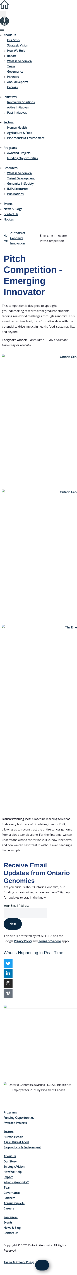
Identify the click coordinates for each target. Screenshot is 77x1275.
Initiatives (10, 97)
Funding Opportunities (22, 158)
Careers (12, 87)
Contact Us (11, 214)
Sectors (9, 122)
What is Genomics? (19, 61)
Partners (13, 77)
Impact (11, 56)
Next (12, 924)
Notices (9, 219)
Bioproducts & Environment (25, 138)
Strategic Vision (17, 45)
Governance (15, 71)
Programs (10, 148)
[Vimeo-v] (8, 993)
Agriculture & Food (19, 133)
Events (8, 204)
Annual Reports (17, 82)
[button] (3, 14)
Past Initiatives (17, 113)
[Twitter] (8, 963)
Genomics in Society (20, 184)
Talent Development (21, 178)
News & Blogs (13, 209)
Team (11, 66)
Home (6, 238)
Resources (11, 168)
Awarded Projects (18, 153)
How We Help (16, 51)
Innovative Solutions (21, 102)
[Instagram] (8, 983)
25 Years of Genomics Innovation (17, 238)
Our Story (13, 40)
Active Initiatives (18, 107)
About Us (10, 35)
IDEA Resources (17, 189)
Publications (15, 194)
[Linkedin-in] (8, 973)
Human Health (17, 127)
